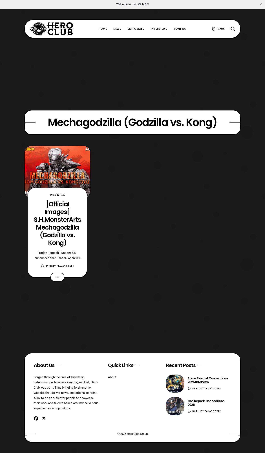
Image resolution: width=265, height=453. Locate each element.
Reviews (180, 29)
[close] (261, 4)
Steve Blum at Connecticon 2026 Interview (208, 380)
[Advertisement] (132, 74)
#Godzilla (57, 194)
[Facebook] (36, 418)
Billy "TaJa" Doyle (61, 266)
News (117, 29)
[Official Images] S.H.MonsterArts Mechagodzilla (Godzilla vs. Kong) (57, 223)
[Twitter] (44, 418)
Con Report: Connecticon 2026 (206, 403)
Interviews (159, 29)
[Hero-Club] (51, 28)
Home (103, 29)
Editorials (136, 29)
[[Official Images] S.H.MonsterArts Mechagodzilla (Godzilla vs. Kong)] (57, 172)
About (112, 377)
